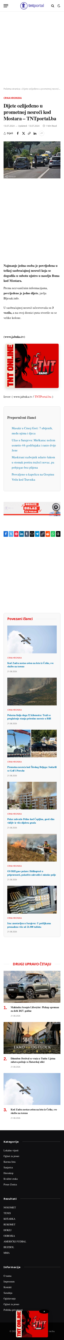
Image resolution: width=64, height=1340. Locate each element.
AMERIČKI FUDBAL (15, 1241)
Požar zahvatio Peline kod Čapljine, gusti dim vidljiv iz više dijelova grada (30, 820)
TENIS (7, 1213)
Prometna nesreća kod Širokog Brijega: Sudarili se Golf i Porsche (32, 768)
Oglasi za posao (11, 1156)
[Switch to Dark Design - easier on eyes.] (58, 5)
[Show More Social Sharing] (41, 133)
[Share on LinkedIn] (35, 133)
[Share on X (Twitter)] (23, 133)
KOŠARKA (9, 1218)
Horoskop (8, 1173)
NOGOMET (10, 1207)
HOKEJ (7, 1230)
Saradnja (8, 1292)
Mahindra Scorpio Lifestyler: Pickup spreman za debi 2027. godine (35, 1009)
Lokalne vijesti (11, 1150)
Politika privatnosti (13, 1309)
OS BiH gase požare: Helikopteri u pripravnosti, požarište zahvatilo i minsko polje (31, 873)
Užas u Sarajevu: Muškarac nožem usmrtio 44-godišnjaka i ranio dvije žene (34, 445)
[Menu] (6, 6)
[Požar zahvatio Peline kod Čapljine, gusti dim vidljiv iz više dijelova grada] (32, 795)
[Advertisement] (32, 49)
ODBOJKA (9, 1235)
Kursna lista (9, 1161)
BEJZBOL (9, 1247)
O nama (7, 1275)
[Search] (52, 6)
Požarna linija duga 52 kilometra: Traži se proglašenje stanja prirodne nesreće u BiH (29, 716)
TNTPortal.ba (42, 397)
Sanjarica (8, 1167)
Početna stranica (12, 88)
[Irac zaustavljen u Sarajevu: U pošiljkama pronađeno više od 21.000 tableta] (32, 899)
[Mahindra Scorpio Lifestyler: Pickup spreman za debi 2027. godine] (32, 987)
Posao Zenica (10, 1184)
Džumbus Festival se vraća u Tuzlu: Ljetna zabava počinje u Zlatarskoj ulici (33, 1060)
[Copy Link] (29, 133)
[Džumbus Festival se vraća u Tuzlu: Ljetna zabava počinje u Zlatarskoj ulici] (32, 1038)
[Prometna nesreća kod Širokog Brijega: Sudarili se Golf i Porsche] (32, 743)
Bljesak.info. (11, 298)
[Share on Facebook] (17, 133)
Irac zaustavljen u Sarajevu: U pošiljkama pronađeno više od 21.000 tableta (29, 925)
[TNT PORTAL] (32, 6)
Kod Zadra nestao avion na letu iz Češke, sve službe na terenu (30, 664)
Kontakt (8, 1287)
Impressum (9, 1281)
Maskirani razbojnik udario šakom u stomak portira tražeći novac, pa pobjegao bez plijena (33, 462)
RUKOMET (9, 1224)
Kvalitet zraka (11, 1178)
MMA (7, 1252)
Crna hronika (13, 98)
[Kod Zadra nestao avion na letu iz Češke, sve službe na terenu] (32, 639)
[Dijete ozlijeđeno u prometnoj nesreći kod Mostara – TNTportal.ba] (32, 159)
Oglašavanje (10, 1298)
